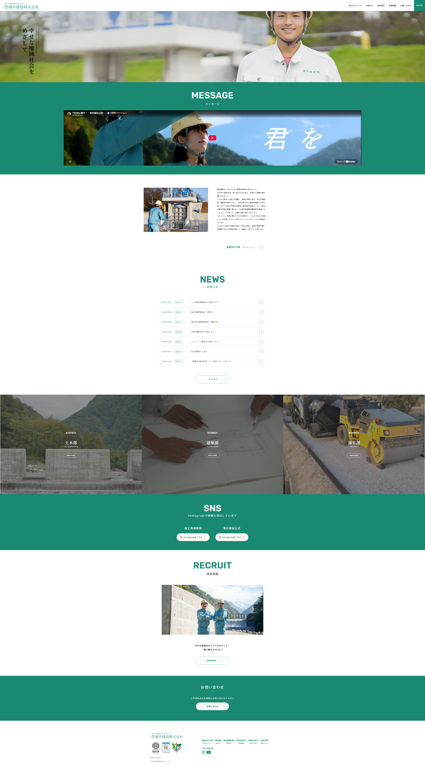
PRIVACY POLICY (156, 757)
